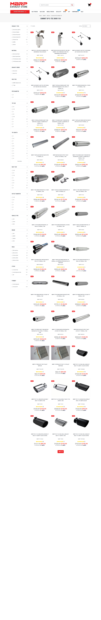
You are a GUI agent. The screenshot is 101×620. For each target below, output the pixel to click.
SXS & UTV (58, 11)
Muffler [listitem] (14, 42)
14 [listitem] (13, 155)
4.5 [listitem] (13, 114)
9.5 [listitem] (13, 145)
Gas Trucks (35, 11)
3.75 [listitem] (14, 109)
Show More (20, 161)
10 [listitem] (13, 148)
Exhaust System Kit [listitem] (16, 37)
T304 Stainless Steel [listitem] (17, 58)
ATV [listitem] (13, 219)
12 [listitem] (13, 153)
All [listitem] (13, 274)
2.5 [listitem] (13, 172)
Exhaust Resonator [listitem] (16, 34)
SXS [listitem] (13, 224)
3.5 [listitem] (13, 106)
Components (75, 11)
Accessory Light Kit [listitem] (16, 29)
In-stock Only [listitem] (15, 269)
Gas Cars (42, 11)
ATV (69, 11)
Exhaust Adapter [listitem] (16, 32)
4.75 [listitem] (14, 116)
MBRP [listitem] (14, 236)
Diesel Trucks (50, 11)
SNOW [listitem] (14, 238)
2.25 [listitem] (14, 170)
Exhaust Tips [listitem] (15, 39)
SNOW (64, 11)
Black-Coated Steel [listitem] (16, 56)
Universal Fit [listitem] (15, 286)
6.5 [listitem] (13, 138)
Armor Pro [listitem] (15, 73)
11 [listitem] (13, 150)
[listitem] (20, 250)
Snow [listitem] (14, 221)
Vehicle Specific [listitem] (16, 284)
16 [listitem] (13, 158)
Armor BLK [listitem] (15, 70)
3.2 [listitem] (13, 180)
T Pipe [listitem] (14, 85)
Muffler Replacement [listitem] (17, 82)
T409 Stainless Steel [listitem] (17, 61)
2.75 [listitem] (14, 175)
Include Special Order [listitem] (17, 272)
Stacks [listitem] (14, 44)
